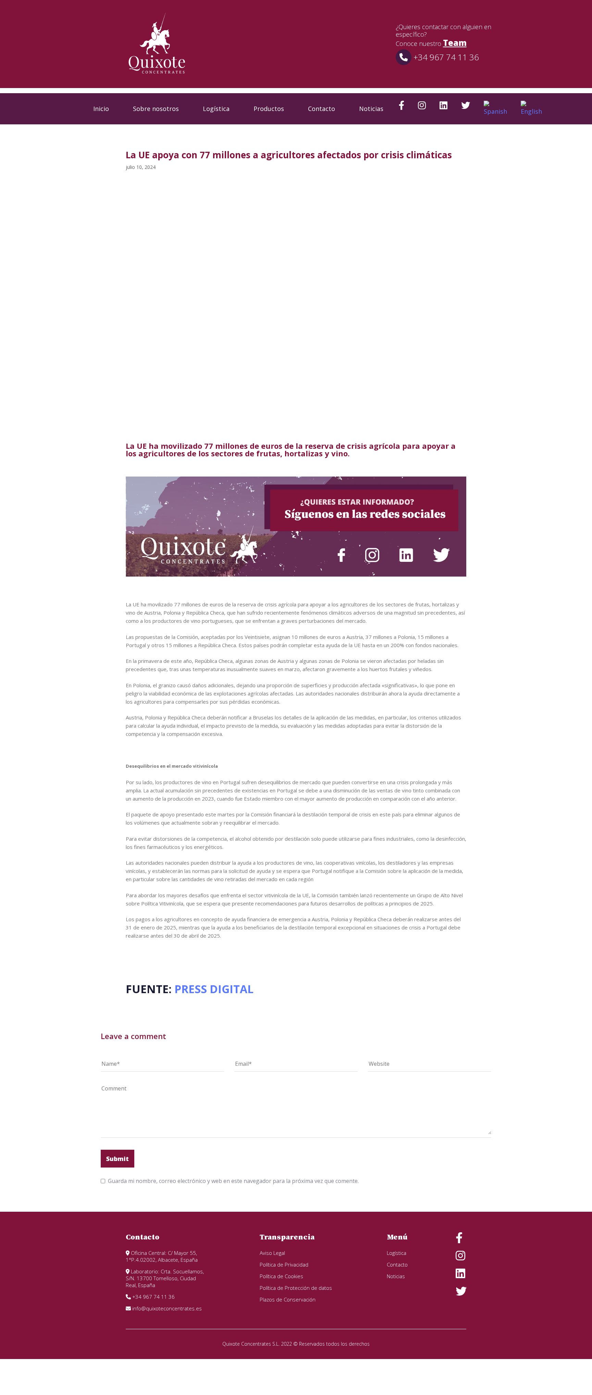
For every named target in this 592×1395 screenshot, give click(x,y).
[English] (531, 109)
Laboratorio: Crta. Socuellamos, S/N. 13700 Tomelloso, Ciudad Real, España (165, 1278)
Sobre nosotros (156, 108)
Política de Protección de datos (296, 1287)
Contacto (321, 108)
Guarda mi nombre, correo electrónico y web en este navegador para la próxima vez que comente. (233, 1181)
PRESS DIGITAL (214, 989)
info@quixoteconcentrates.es (166, 1308)
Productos (269, 108)
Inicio (101, 108)
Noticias (371, 108)
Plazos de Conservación (288, 1299)
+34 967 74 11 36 (445, 57)
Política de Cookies (281, 1276)
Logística (216, 108)
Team (455, 42)
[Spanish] (495, 109)
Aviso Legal (272, 1252)
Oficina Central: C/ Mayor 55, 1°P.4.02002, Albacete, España (162, 1256)
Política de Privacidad (284, 1264)
